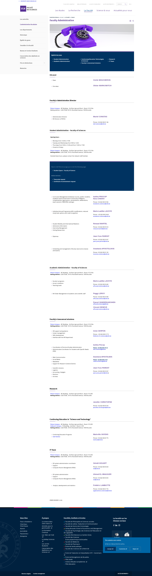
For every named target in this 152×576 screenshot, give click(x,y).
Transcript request (59, 179)
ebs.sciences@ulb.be (99, 349)
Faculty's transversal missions (91, 63)
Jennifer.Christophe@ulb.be (102, 407)
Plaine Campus (55, 108)
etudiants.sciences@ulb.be (101, 204)
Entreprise (23, 536)
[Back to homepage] (32, 9)
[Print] (130, 21)
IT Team (111, 61)
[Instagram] (119, 525)
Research (112, 59)
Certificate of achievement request (65, 181)
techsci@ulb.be (98, 440)
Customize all (123, 549)
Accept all (110, 549)
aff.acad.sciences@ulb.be (101, 286)
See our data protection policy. (115, 544)
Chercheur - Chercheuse (24, 525)
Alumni (22, 528)
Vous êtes (24, 518)
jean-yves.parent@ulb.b (100, 241)
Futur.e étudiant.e (26, 522)
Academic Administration (62, 61)
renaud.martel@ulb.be (100, 229)
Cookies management (39, 573)
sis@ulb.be (96, 468)
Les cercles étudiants (45, 545)
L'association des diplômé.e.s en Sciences (47, 550)
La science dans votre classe (47, 522)
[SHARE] (133, 21)
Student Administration (61, 59)
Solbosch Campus (55, 426)
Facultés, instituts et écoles (74, 518)
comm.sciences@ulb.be (100, 361)
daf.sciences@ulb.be (99, 124)
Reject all (135, 549)
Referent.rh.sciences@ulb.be (102, 336)
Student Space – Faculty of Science (64, 170)
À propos (45, 518)
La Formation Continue (46, 531)
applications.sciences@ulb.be (102, 491)
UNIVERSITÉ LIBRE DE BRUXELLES (28, 1)
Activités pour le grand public (47, 527)
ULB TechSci (56, 437)
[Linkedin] (116, 525)
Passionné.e (24, 534)
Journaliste (23, 531)
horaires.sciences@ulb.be (101, 254)
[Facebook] (113, 525)
